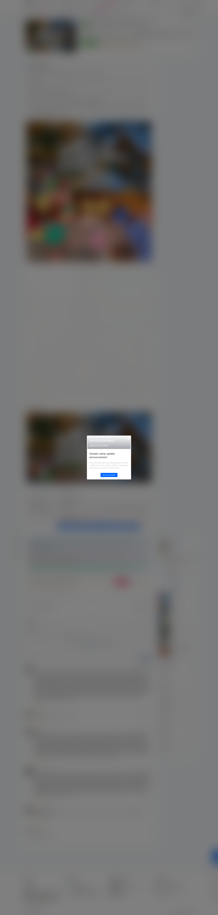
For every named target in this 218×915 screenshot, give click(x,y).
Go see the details (109, 475)
